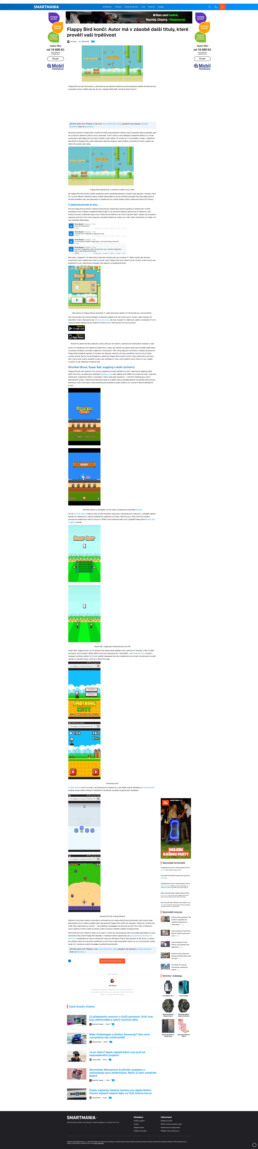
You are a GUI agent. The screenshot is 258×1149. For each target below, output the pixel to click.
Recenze (151, 7)
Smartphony (107, 7)
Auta (143, 7)
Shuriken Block (80, 514)
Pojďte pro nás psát (140, 1131)
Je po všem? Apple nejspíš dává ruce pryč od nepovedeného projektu (117, 1053)
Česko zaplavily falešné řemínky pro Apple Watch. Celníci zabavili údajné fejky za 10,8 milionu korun (120, 1091)
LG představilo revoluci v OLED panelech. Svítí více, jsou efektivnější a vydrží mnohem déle (121, 1018)
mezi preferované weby (111, 124)
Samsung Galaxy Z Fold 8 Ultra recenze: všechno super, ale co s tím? (180, 933)
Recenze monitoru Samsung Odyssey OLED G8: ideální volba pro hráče (181, 956)
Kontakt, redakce (139, 1121)
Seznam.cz (89, 126)
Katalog (161, 7)
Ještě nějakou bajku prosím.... (171, 870)
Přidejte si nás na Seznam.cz (170, 1131)
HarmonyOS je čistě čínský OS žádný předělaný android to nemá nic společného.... (175, 905)
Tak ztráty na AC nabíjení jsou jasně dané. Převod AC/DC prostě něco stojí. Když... (175, 896)
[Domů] (47, 6)
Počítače (118, 7)
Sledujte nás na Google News (170, 1127)
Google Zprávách (144, 949)
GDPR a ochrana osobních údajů (171, 1124)
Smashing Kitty (138, 653)
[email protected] (99, 1143)
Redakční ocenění (166, 1121)
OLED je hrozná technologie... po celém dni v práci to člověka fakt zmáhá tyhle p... (174, 886)
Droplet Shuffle (74, 787)
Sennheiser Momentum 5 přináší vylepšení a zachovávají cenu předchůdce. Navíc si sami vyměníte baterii (122, 1072)
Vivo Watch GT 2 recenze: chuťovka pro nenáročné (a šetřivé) (179, 967)
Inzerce (136, 1124)
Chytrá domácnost (131, 7)
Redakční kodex (139, 1127)
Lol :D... (164, 878)
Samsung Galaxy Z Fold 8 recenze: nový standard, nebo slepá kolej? (180, 944)
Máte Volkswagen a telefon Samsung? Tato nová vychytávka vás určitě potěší (119, 1036)
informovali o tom (102, 320)
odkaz (138, 510)
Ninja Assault (149, 787)
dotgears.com (106, 374)
